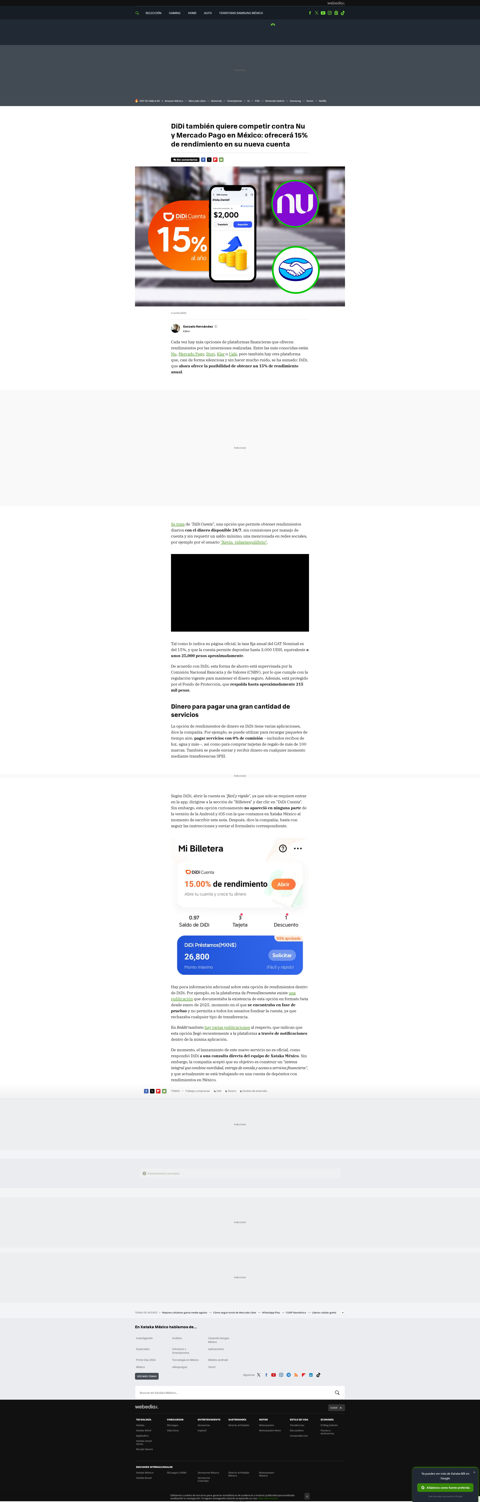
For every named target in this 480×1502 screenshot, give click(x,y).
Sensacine (204, 1425)
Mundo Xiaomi (144, 1449)
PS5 (257, 101)
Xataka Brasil (144, 1478)
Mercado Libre (197, 101)
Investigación (144, 1338)
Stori (210, 353)
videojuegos (179, 1367)
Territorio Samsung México (241, 13)
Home (192, 13)
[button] (200, 326)
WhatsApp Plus (271, 1312)
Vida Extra (173, 1430)
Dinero (232, 1091)
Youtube (323, 13)
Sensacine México (208, 1472)
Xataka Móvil (143, 1430)
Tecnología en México (185, 1360)
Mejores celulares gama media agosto (185, 1312)
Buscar (337, 1392)
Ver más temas (147, 1376)
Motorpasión (266, 1425)
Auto (208, 13)
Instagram (329, 13)
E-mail (221, 159)
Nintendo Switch (274, 101)
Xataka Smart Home (144, 1442)
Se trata (178, 524)
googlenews (336, 13)
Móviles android (218, 1360)
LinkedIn (311, 1374)
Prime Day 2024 (146, 1360)
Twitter (316, 13)
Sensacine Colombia (204, 1479)
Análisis (177, 1338)
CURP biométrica (296, 1312)
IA (248, 101)
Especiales (143, 1349)
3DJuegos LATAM (176, 1472)
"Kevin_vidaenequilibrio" (243, 542)
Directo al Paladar (238, 1425)
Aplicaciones (216, 1349)
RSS (296, 1374)
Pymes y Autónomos (327, 1432)
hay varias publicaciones (227, 1027)
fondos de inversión (255, 1091)
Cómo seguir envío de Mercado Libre (235, 1312)
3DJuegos (172, 1425)
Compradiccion (299, 1435)
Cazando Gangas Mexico (218, 1340)
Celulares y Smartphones (180, 1350)
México (140, 1367)
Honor (310, 101)
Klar (221, 353)
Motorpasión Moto (270, 1430)
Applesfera (142, 1435)
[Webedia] (336, 3)
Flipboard (215, 159)
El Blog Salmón (329, 1425)
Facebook (310, 13)
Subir (334, 1407)
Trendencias (297, 1425)
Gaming (175, 13)
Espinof (202, 1430)
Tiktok (342, 13)
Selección (153, 13)
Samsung (295, 101)
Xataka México (145, 1472)
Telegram (289, 1374)
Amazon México (174, 101)
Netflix (322, 101)
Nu (173, 353)
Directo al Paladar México (238, 1474)
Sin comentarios (187, 159)
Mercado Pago (191, 353)
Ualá (233, 353)
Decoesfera (297, 1430)
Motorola (216, 101)
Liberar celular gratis (324, 1312)
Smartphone (234, 101)
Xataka (140, 1425)
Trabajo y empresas (197, 1091)
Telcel (211, 1367)
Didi (219, 1091)
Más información (268, 1498)
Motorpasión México (266, 1474)
